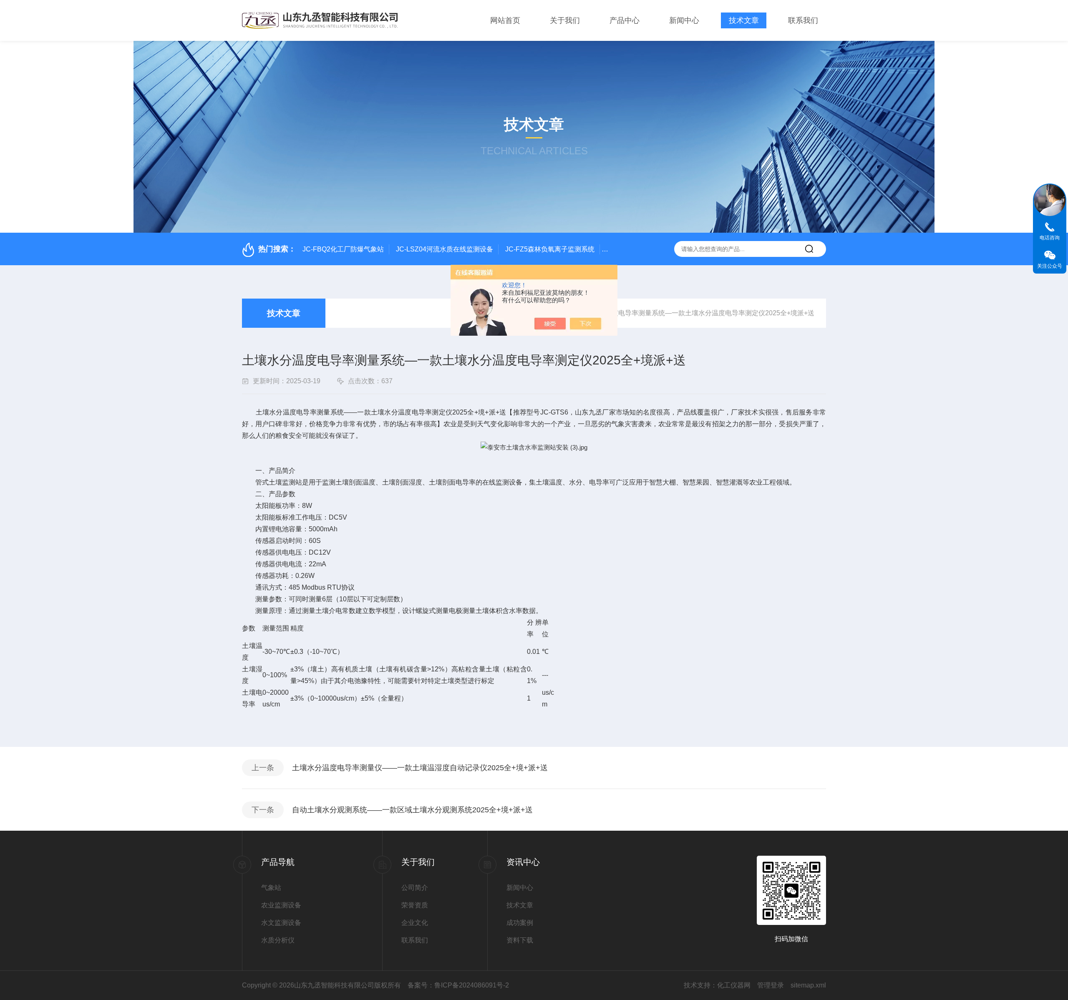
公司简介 (414, 887)
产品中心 (625, 20)
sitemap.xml (808, 985)
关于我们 (565, 20)
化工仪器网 (734, 985)
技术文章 (744, 20)
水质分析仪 (278, 940)
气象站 (271, 887)
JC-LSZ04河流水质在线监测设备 (444, 249)
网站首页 (505, 20)
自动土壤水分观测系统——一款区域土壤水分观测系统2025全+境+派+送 (412, 810)
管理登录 (770, 985)
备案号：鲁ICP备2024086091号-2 (458, 985)
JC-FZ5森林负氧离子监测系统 (549, 249)
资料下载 (519, 940)
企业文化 (414, 922)
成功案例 (519, 922)
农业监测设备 (281, 905)
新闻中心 (684, 20)
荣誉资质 (414, 905)
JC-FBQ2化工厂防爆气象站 (343, 249)
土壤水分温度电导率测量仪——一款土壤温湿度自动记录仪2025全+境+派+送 (420, 768)
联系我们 (803, 20)
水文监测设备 (281, 922)
